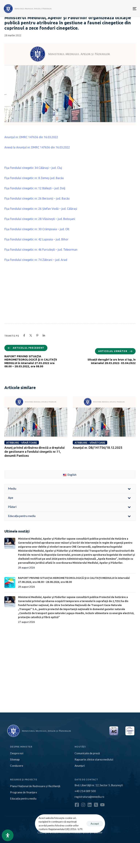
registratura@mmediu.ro (89, 796)
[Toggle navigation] (114, 8)
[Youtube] (102, 804)
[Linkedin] (89, 804)
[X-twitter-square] (96, 804)
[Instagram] (83, 804)
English (71, 474)
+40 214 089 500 (85, 791)
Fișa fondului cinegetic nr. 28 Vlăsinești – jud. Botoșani (39, 219)
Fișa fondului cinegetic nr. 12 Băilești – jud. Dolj (34, 188)
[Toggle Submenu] (129, 488)
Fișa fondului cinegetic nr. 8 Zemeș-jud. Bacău (34, 178)
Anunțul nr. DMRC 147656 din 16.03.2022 (31, 137)
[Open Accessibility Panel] (7, 835)
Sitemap (15, 759)
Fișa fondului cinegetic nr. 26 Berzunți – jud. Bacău (37, 198)
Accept (95, 823)
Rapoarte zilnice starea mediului (94, 759)
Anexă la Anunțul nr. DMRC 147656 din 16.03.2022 (37, 147)
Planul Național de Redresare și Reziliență (35, 786)
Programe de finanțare (23, 792)
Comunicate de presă (87, 753)
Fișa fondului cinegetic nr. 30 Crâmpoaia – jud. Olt (36, 229)
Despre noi (16, 753)
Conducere (16, 765)
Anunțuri (80, 765)
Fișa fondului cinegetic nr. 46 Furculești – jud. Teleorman (40, 249)
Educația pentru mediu (23, 798)
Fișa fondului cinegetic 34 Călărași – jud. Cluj (33, 167)
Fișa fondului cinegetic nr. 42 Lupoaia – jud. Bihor (36, 239)
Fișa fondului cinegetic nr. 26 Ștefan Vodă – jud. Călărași (40, 208)
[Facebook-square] (77, 804)
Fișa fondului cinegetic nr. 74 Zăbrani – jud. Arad (35, 259)
